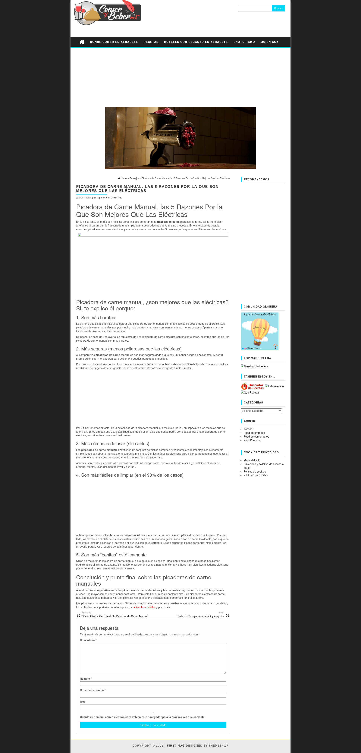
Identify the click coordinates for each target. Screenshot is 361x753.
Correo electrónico (92, 690)
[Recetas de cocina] (252, 386)
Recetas (151, 42)
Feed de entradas (254, 433)
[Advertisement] (180, 76)
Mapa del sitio (252, 460)
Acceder (248, 429)
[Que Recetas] (250, 392)
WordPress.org (253, 440)
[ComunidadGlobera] (259, 331)
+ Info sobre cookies (256, 475)
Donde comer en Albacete (114, 42)
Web (83, 701)
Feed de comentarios (256, 436)
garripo (98, 197)
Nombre (86, 678)
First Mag (176, 745)
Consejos (116, 197)
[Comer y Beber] (81, 42)
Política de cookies (255, 471)
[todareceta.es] (274, 386)
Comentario (88, 640)
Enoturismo (244, 42)
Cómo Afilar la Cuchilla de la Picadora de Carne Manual (115, 614)
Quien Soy (269, 42)
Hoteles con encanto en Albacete (196, 42)
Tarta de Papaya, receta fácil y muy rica (200, 614)
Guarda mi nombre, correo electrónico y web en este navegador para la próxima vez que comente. (142, 717)
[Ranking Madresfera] (254, 366)
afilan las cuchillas (144, 607)
